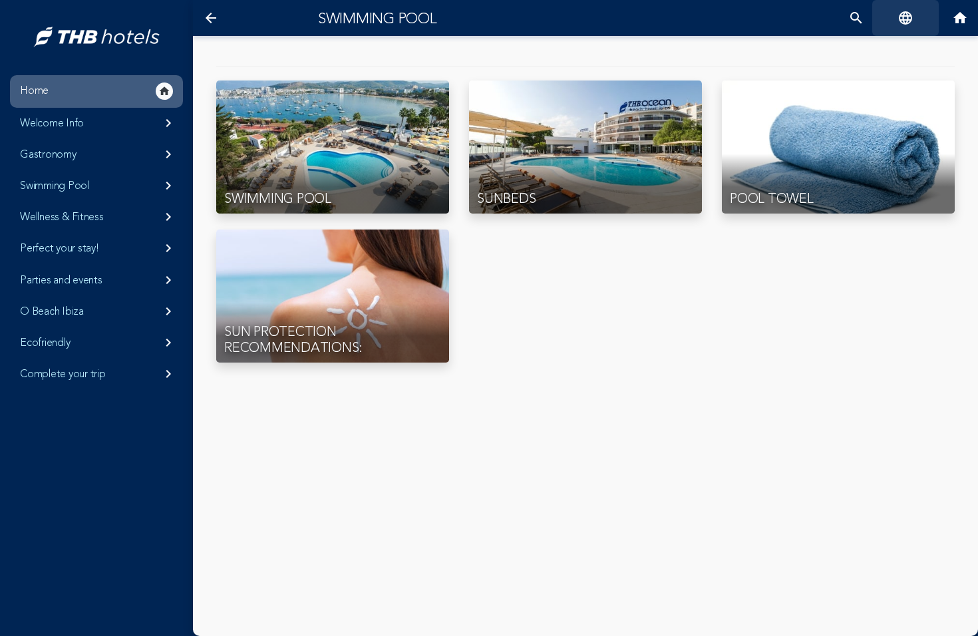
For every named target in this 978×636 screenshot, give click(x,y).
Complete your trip (98, 374)
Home (95, 90)
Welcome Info (98, 123)
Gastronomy (98, 154)
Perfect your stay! (98, 248)
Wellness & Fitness (98, 217)
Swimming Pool (98, 186)
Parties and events (98, 280)
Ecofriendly (98, 343)
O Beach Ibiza (98, 311)
